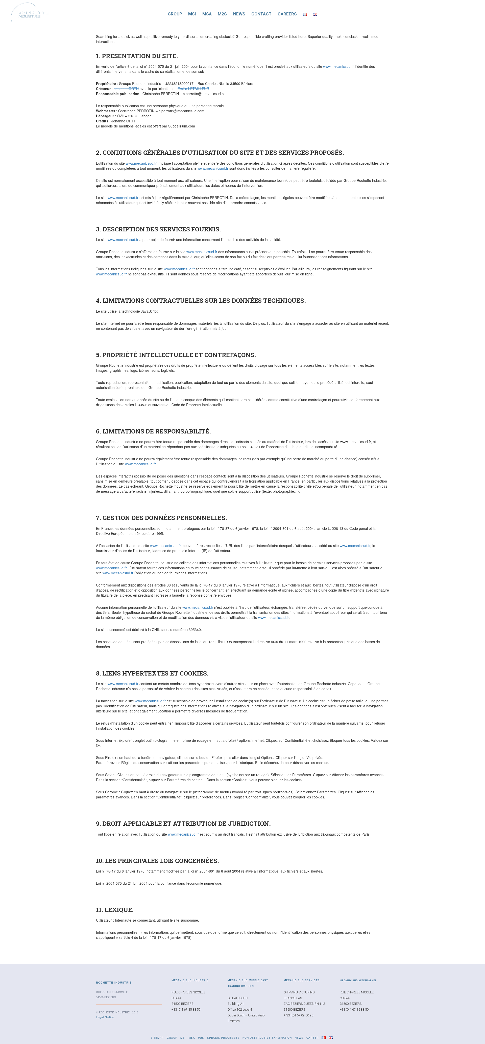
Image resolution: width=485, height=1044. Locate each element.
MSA (207, 13)
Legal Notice (105, 1017)
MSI (192, 13)
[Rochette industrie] (30, 11)
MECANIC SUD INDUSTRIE (190, 980)
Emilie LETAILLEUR (193, 88)
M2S (222, 13)
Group (175, 13)
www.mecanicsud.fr (338, 66)
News (239, 13)
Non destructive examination (267, 1037)
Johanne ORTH (126, 88)
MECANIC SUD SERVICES (302, 980)
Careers (287, 13)
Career (312, 1037)
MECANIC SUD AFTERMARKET (358, 980)
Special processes (223, 1037)
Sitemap (157, 1037)
